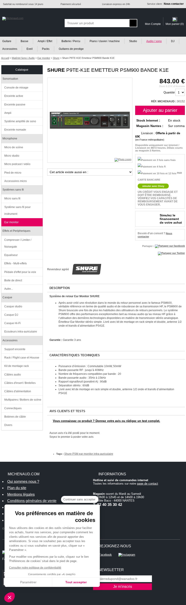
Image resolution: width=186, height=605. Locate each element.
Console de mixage (16, 87)
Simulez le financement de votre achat (171, 218)
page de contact (147, 483)
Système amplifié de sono (20, 121)
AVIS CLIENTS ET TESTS (67, 411)
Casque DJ (11, 314)
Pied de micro (12, 172)
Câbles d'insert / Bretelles (20, 383)
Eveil (30, 48)
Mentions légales (21, 494)
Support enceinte (14, 349)
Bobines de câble (15, 416)
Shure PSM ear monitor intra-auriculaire (88, 453)
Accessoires (9, 340)
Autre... (8, 288)
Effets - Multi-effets (15, 263)
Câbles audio (12, 374)
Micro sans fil (12, 198)
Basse (24, 41)
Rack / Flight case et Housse (21, 357)
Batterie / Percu (70, 41)
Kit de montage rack (16, 366)
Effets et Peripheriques (16, 230)
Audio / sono (154, 41)
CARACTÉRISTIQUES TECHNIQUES (74, 355)
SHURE (56, 70)
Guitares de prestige (71, 48)
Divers (8, 425)
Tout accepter (76, 582)
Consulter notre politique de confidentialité (35, 567)
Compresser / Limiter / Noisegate (17, 243)
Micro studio (11, 155)
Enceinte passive (14, 104)
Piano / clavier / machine (105, 41)
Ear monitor (11, 222)
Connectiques (13, 408)
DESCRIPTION (59, 288)
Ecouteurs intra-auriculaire (20, 331)
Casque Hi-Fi (12, 323)
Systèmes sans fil (13, 189)
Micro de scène (13, 147)
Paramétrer (28, 582)
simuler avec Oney (153, 186)
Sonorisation (10, 78)
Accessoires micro (15, 181)
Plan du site (16, 488)
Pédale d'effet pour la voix (20, 272)
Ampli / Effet (45, 41)
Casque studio (13, 306)
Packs (45, 48)
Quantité (169, 92)
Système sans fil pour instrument (17, 210)
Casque (7, 297)
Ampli (7, 113)
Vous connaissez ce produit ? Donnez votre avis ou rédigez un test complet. (106, 421)
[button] (9, 597)
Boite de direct (13, 280)
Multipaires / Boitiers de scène (22, 399)
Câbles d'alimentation (17, 391)
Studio (133, 41)
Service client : (165, 3)
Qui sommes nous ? (23, 481)
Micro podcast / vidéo (17, 164)
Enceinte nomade (15, 129)
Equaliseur (11, 255)
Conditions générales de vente (31, 501)
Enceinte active (13, 96)
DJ (172, 41)
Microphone (9, 138)
